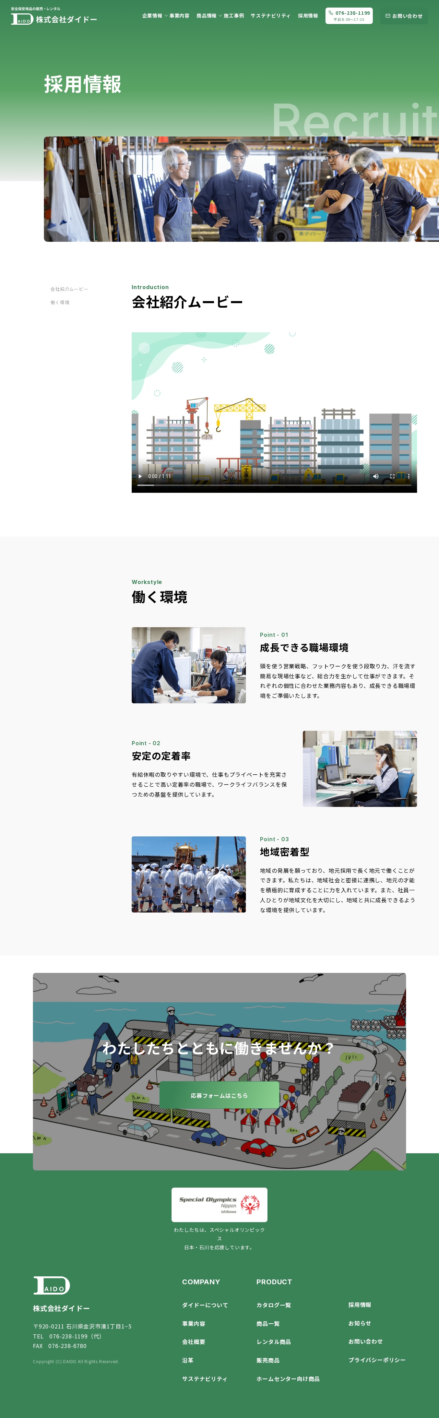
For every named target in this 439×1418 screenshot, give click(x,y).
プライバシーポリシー (377, 1360)
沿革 (188, 1360)
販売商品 (268, 1360)
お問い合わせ (365, 1341)
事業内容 (179, 15)
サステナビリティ (271, 15)
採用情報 (308, 15)
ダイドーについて (205, 1305)
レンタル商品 (274, 1341)
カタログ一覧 (274, 1305)
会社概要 (193, 1341)
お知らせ (359, 1323)
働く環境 (59, 302)
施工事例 (234, 15)
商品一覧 (268, 1323)
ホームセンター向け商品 (288, 1378)
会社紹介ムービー (69, 289)
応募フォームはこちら (219, 1095)
